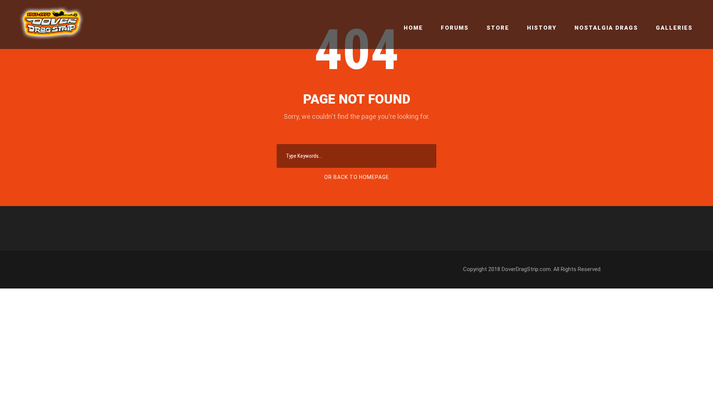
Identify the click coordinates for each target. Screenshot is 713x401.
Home (413, 28)
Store (497, 28)
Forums (455, 28)
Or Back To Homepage (356, 177)
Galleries (674, 28)
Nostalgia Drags (606, 28)
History (542, 28)
